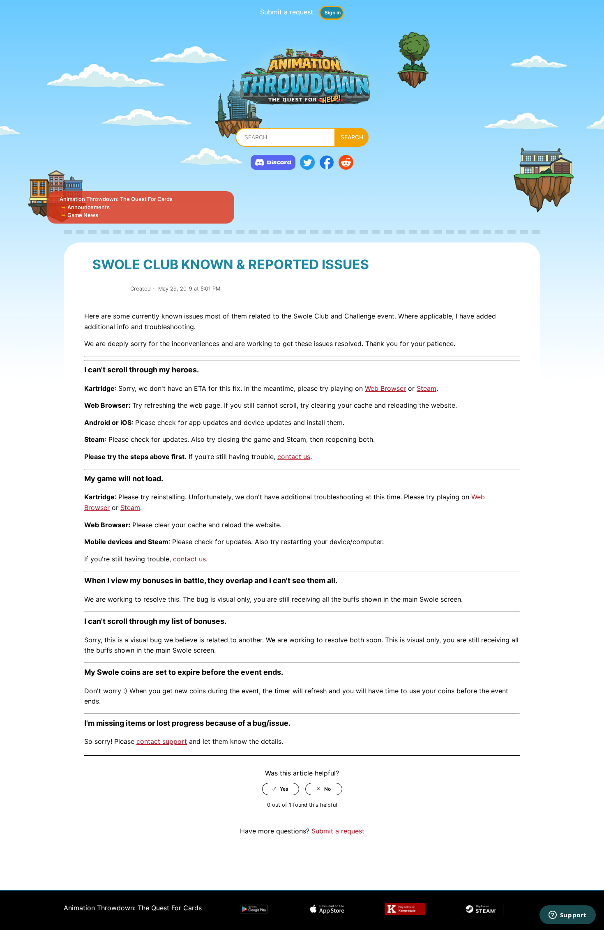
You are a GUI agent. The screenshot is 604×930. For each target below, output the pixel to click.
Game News (82, 215)
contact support (161, 741)
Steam (426, 388)
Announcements (88, 207)
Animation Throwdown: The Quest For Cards (116, 199)
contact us (293, 456)
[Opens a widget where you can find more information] (567, 915)
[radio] (280, 789)
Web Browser (385, 388)
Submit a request (286, 12)
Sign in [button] (333, 12)
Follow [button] (108, 289)
